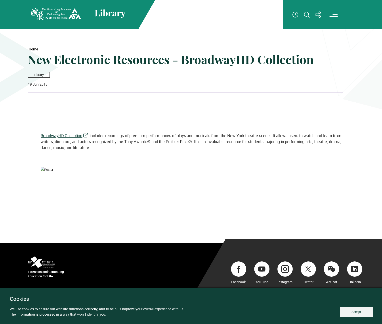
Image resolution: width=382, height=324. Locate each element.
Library (39, 75)
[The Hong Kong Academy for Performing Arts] (56, 14)
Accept (356, 312)
